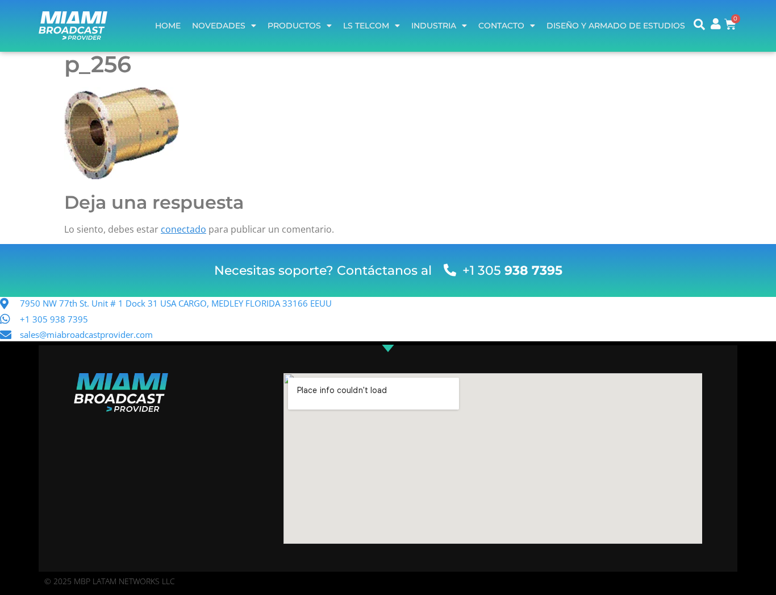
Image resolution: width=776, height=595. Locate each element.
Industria (433, 25)
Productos (294, 25)
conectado (183, 229)
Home (168, 25)
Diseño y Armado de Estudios (615, 25)
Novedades (218, 25)
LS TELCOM (366, 25)
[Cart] (730, 24)
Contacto (501, 25)
